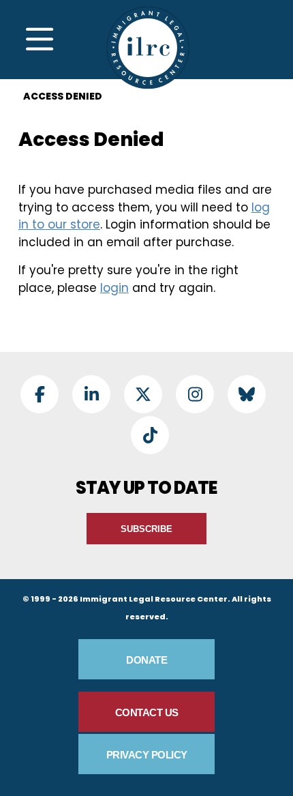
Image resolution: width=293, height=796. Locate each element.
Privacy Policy (146, 755)
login (114, 288)
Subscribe (146, 529)
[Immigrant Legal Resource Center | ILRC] (148, 48)
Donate (146, 660)
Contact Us (147, 712)
